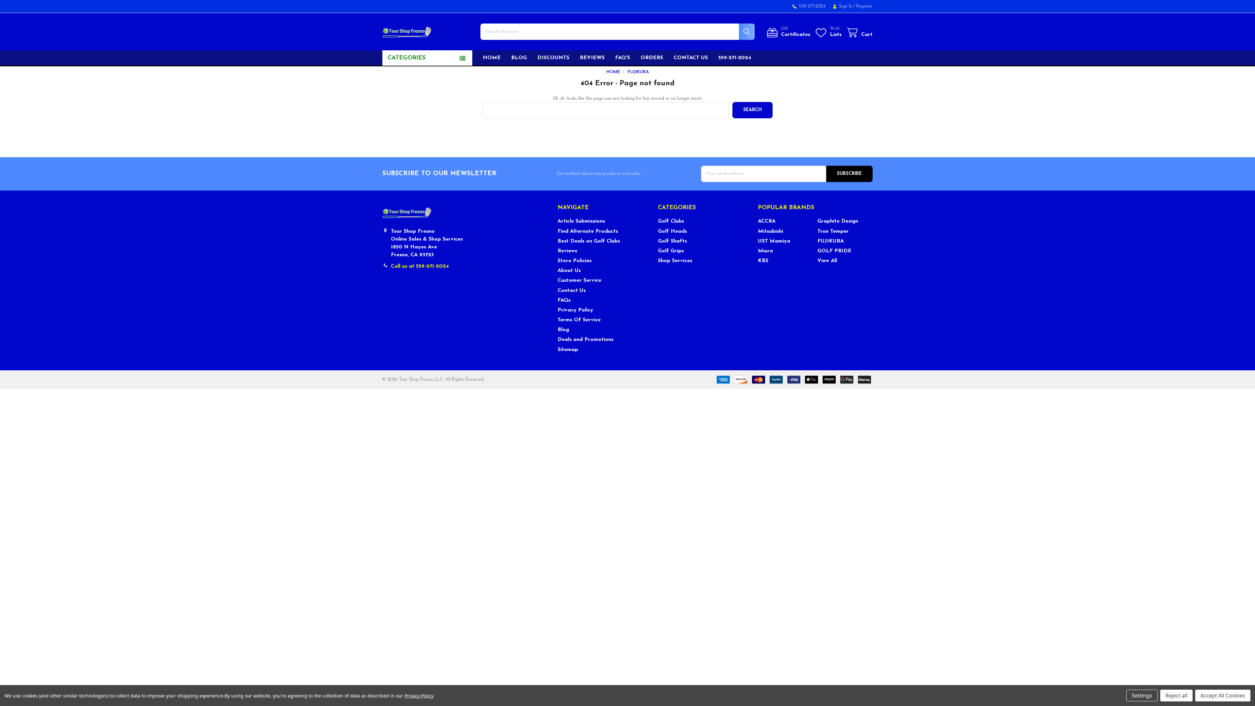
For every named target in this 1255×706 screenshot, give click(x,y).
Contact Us (572, 290)
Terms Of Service (579, 320)
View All (827, 260)
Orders (652, 57)
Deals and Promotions (585, 339)
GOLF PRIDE (834, 251)
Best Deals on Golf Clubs (589, 241)
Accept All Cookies (1222, 695)
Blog (519, 57)
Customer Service (579, 280)
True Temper (833, 231)
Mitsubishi (770, 231)
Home (492, 57)
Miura (765, 251)
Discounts (553, 57)
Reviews (592, 57)
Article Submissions (581, 221)
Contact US (691, 57)
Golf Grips (671, 251)
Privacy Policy (575, 310)
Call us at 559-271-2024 (420, 266)
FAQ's (622, 57)
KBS (763, 260)
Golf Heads (672, 231)
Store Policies (575, 260)
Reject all (1176, 695)
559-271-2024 (734, 57)
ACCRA (767, 221)
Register (864, 6)
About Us (569, 270)
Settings (1142, 695)
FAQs (564, 300)
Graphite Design (837, 221)
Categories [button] (407, 58)
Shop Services (675, 260)
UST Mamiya (774, 241)
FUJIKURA (830, 241)
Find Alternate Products (588, 231)
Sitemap (568, 349)
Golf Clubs (671, 221)
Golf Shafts (672, 241)
